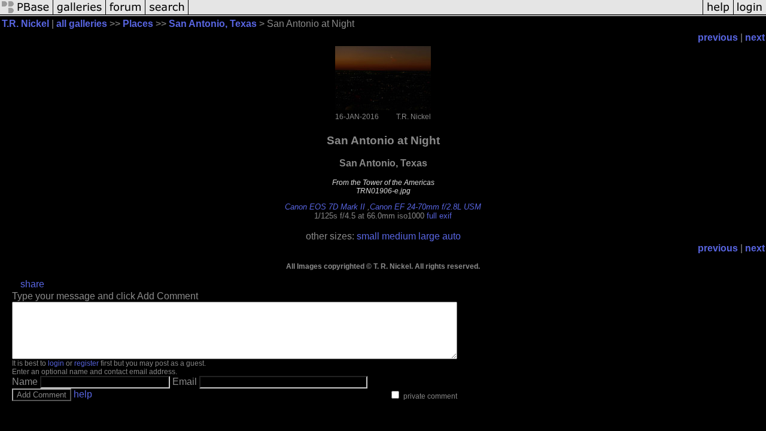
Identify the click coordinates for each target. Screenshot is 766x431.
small (368, 236)
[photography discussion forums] (125, 13)
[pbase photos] (26, 13)
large (429, 236)
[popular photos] (446, 13)
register (86, 363)
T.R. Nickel (25, 24)
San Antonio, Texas (213, 24)
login (56, 363)
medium (399, 236)
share (32, 284)
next (755, 37)
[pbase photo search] (167, 13)
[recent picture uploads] (79, 13)
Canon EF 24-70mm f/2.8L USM (425, 206)
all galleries (81, 24)
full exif (439, 215)
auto (451, 236)
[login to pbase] (750, 13)
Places (138, 24)
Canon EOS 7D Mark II (325, 206)
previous (718, 37)
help (83, 394)
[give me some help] (718, 13)
